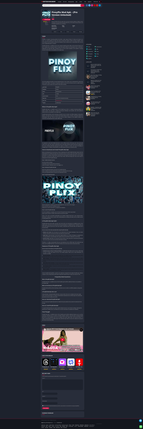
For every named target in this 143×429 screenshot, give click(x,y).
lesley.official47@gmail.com (48, 422)
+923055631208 (59, 422)
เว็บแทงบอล (43, 426)
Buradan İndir (47, 19)
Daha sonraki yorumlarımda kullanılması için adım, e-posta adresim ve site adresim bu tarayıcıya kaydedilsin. (61, 405)
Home (53, 10)
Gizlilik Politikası (51, 425)
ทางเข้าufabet (71, 426)
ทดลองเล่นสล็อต (80, 426)
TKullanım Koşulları (65, 425)
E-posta (43, 396)
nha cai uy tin (91, 426)
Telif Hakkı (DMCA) (58, 425)
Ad (43, 391)
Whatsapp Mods (71, 1)
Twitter (61, 31)
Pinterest (68, 31)
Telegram (74, 31)
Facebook (55, 31)
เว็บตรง (70, 425)
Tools (85, 1)
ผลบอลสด (46, 427)
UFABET (73, 425)
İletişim (47, 425)
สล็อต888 (63, 426)
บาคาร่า (75, 426)
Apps (76, 1)
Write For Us (96, 1)
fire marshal (57, 426)
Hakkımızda (43, 425)
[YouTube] (94, 5)
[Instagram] (92, 5)
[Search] (82, 5)
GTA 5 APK (65, 1)
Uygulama (89, 1)
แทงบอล (53, 426)
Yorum (43, 378)
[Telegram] (100, 5)
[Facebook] (87, 5)
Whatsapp (80, 31)
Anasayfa (59, 1)
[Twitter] (89, 5)
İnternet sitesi (44, 401)
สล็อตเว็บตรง (77, 425)
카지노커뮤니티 (91, 425)
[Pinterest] (97, 5)
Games (81, 1)
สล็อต (47, 426)
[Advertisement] (94, 25)
